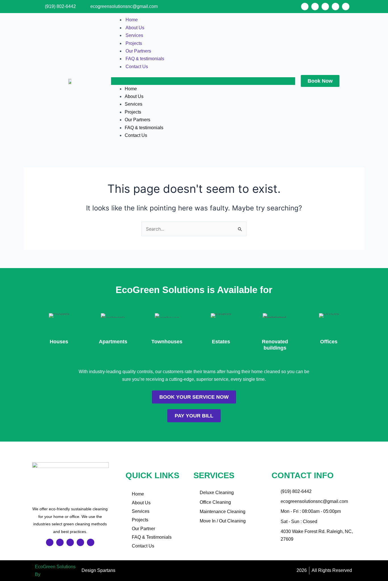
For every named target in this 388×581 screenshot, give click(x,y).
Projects (134, 43)
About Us (135, 27)
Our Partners (138, 51)
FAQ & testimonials (145, 58)
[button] (203, 81)
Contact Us (137, 66)
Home (132, 19)
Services (134, 35)
